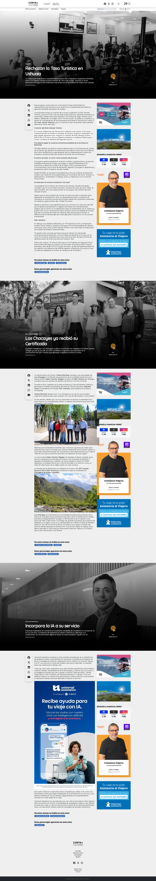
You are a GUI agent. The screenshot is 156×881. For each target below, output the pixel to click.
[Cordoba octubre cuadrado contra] (114, 139)
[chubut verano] (114, 114)
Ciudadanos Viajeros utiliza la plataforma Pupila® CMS (78, 878)
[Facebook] (105, 3)
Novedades (54, 9)
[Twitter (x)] (109, 3)
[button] (28, 106)
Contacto (78, 871)
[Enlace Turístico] (55, 4)
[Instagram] (113, 3)
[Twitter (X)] (114, 160)
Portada (78, 851)
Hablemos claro (44, 9)
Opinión (63, 9)
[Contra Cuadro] (33, 4)
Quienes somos (78, 868)
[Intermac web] (114, 243)
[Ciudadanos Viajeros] (46, 4)
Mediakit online (78, 870)
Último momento (30, 9)
